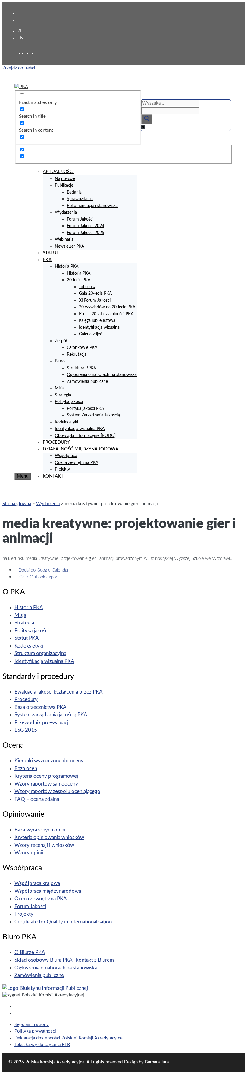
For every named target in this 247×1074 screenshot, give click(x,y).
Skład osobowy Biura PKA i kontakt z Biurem (64, 960)
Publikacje (64, 185)
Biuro (60, 361)
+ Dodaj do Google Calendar (41, 570)
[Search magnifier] (146, 119)
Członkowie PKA (82, 348)
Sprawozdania (80, 199)
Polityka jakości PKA (85, 409)
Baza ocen (25, 768)
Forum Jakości (80, 219)
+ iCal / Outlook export (36, 577)
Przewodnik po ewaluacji (42, 722)
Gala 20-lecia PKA (95, 293)
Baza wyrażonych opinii (40, 829)
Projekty (62, 469)
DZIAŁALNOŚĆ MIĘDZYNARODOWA (80, 449)
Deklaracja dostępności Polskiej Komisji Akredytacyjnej (69, 1038)
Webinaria (64, 239)
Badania (74, 192)
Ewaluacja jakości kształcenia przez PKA (58, 691)
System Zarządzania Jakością (93, 415)
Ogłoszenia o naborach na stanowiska (102, 375)
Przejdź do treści (18, 68)
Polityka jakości (69, 402)
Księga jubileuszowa (97, 321)
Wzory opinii (28, 852)
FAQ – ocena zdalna (36, 799)
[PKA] (21, 86)
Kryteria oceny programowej (46, 776)
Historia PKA (66, 266)
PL (20, 31)
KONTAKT (53, 476)
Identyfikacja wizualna (99, 327)
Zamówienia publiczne (87, 382)
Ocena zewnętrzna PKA (76, 463)
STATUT (51, 253)
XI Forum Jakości (95, 300)
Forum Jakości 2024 (85, 226)
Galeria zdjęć (90, 334)
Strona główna (16, 504)
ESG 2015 (25, 730)
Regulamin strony (31, 1024)
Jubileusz (87, 287)
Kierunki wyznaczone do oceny (48, 760)
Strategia (63, 395)
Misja (59, 388)
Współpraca (66, 456)
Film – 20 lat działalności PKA (106, 314)
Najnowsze (65, 179)
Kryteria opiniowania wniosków (49, 837)
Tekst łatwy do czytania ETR (42, 1044)
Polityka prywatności (35, 1031)
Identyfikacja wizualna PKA (80, 429)
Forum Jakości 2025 (85, 233)
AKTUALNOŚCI (58, 171)
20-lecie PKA (78, 280)
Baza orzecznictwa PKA (40, 707)
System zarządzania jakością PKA (50, 714)
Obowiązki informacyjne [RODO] (85, 436)
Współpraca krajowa (37, 883)
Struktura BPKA (81, 368)
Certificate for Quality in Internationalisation (63, 921)
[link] (29, 53)
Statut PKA (26, 638)
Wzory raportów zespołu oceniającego (57, 791)
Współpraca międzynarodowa (47, 891)
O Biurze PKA (29, 952)
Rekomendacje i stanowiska (92, 206)
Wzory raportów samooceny (46, 783)
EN (20, 38)
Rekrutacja (76, 354)
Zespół (61, 341)
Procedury (26, 699)
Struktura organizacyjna (40, 653)
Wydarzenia (66, 212)
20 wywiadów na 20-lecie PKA (107, 307)
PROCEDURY (56, 442)
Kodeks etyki (66, 422)
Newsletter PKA (69, 246)
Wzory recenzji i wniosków (44, 845)
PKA (47, 260)
